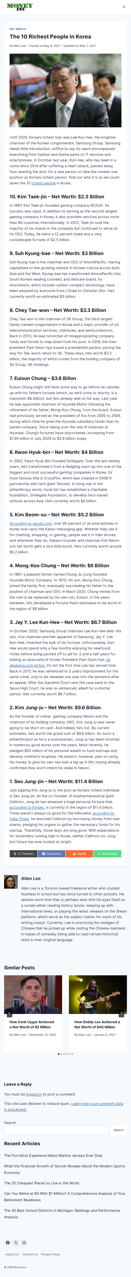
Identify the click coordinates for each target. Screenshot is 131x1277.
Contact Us (30, 1254)
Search (10, 1123)
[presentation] (33, 994)
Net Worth (18, 29)
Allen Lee (19, 45)
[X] (15, 1242)
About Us (12, 1254)
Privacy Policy (50, 1254)
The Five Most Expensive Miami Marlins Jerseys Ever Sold (53, 1155)
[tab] (59, 1054)
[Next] (121, 1013)
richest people (43, 183)
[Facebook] (7, 1242)
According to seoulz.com (31, 523)
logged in (34, 1094)
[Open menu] (124, 6)
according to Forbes (27, 807)
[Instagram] (24, 1242)
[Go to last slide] (9, 1013)
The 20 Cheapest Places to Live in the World (41, 1183)
